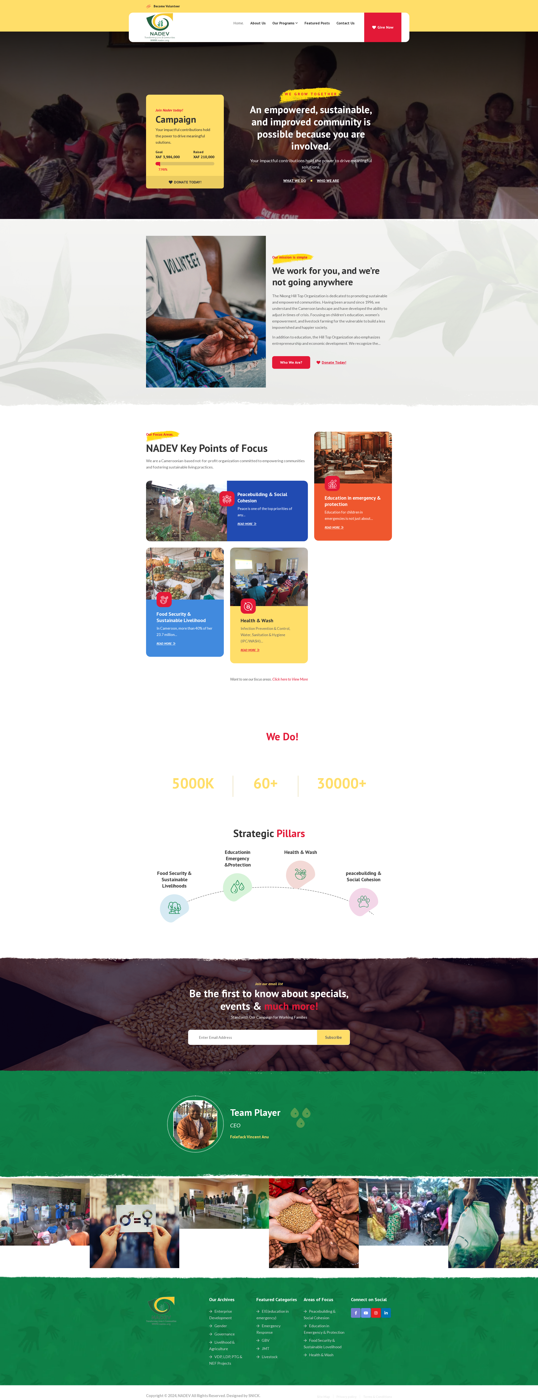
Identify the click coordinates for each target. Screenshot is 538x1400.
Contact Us (345, 23)
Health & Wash (257, 620)
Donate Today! (334, 362)
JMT (265, 1348)
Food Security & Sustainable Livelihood (181, 617)
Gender (220, 1325)
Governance (224, 1334)
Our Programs (283, 23)
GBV (265, 1340)
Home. (238, 23)
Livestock (269, 1356)
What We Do (294, 180)
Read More (244, 523)
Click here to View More (290, 679)
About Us (258, 23)
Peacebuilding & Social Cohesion (262, 497)
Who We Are (328, 180)
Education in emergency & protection (353, 501)
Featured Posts (317, 23)
